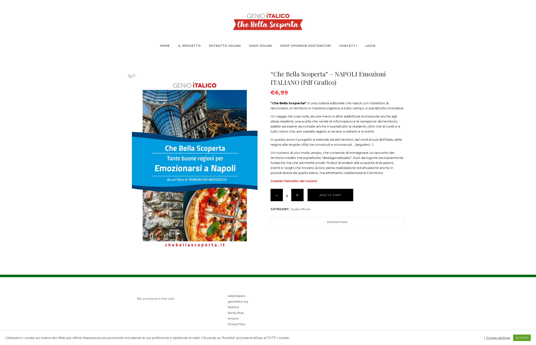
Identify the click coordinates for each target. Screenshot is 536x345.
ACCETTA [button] (522, 337)
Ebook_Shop (236, 312)
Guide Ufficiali (300, 209)
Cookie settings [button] (498, 338)
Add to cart (330, 195)
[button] (194, 76)
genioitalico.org (238, 301)
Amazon (233, 318)
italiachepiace (236, 295)
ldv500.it (233, 307)
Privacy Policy (237, 324)
